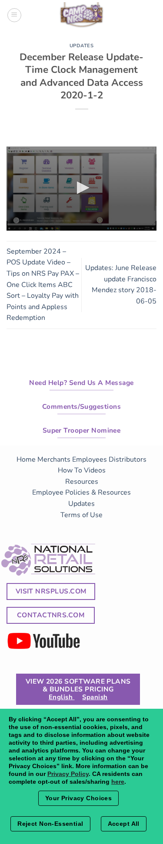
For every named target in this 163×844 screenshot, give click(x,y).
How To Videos (82, 470)
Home (26, 459)
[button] (81, 187)
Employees (89, 459)
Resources (81, 481)
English (62, 697)
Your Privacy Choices (78, 798)
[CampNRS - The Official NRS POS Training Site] (82, 16)
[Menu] (14, 15)
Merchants (53, 459)
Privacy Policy (68, 773)
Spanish (94, 697)
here (117, 781)
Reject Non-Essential (50, 823)
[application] (81, 189)
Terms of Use (81, 515)
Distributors (127, 459)
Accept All (124, 823)
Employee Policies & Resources (81, 492)
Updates (82, 45)
